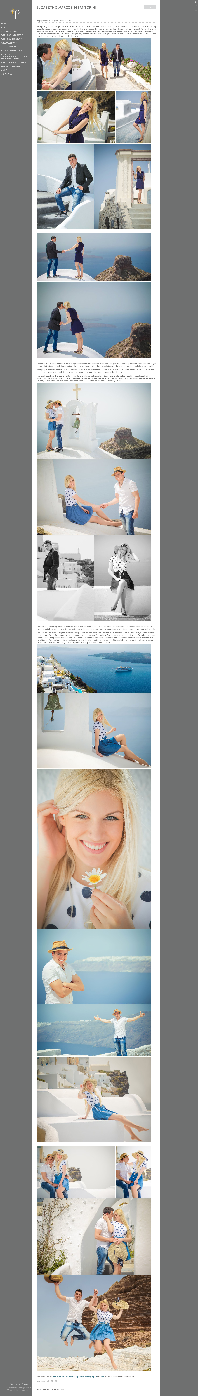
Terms (17, 1384)
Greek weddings (9, 43)
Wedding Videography (11, 39)
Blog (3, 27)
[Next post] (150, 7)
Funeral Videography (11, 66)
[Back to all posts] (154, 7)
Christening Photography (14, 62)
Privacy (25, 1384)
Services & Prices (9, 31)
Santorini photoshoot (63, 1376)
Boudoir (5, 54)
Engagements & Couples (47, 20)
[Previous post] (146, 7)
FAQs (10, 1384)
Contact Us (6, 74)
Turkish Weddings (10, 47)
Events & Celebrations (12, 51)
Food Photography (10, 58)
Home (4, 23)
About (4, 70)
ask (102, 1376)
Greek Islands (65, 20)
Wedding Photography (12, 35)
